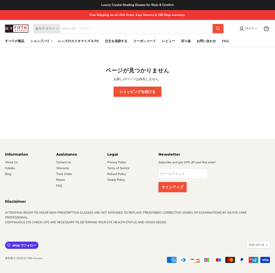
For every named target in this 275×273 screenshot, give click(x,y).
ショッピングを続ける (137, 91)
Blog (8, 174)
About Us (11, 162)
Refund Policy (116, 174)
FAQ (225, 41)
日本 (256, 245)
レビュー (168, 41)
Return (60, 180)
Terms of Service (118, 168)
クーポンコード (144, 41)
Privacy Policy (116, 162)
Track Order (64, 174)
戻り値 (186, 41)
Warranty (62, 168)
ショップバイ (40, 41)
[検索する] (218, 28)
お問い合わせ (206, 41)
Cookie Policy (116, 180)
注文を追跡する (116, 41)
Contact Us (63, 162)
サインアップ (172, 187)
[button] (249, 28)
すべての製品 (14, 41)
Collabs (10, 168)
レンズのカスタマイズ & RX (78, 41)
